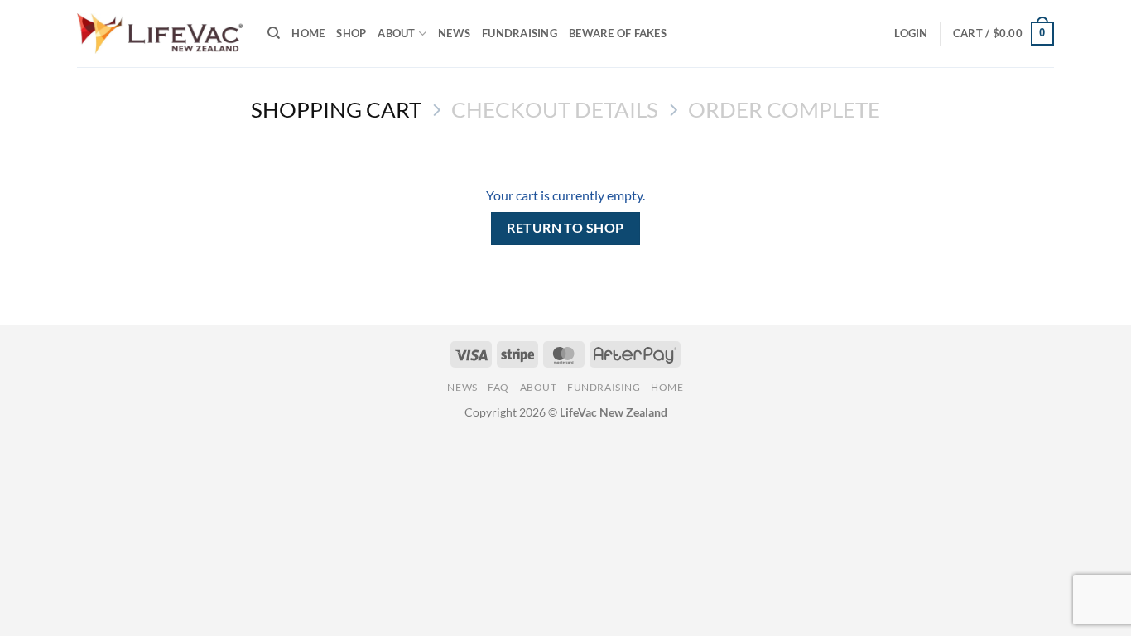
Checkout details (554, 109)
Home (667, 387)
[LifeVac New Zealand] (160, 33)
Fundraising (519, 33)
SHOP (351, 33)
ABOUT (396, 33)
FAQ (498, 387)
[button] (910, 33)
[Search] (273, 33)
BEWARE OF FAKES (618, 33)
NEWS (454, 33)
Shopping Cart (336, 109)
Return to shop (565, 227)
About (538, 387)
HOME (308, 33)
